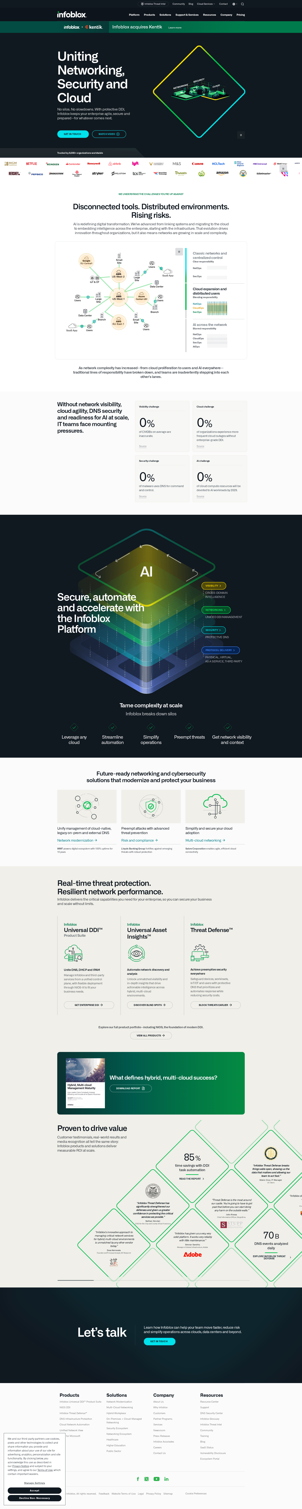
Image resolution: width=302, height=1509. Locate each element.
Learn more (175, 27)
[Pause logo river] (283, 168)
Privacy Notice (20, 1466)
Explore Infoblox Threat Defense (269, 1257)
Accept (34, 1490)
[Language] (234, 6)
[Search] (243, 6)
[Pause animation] (179, 251)
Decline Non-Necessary (34, 1498)
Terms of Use (45, 1470)
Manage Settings (34, 1483)
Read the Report (190, 1178)
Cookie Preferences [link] (196, 1493)
